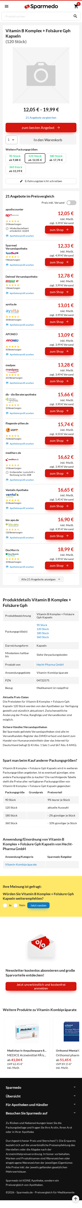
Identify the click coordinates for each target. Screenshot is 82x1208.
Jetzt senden (38, 905)
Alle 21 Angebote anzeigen (38, 579)
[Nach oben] (75, 1199)
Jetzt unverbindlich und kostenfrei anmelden (41, 986)
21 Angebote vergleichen (41, 117)
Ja (10, 905)
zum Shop (57, 230)
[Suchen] (74, 16)
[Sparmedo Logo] (42, 6)
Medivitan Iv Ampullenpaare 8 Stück (27, 1050)
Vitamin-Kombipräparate (21, 864)
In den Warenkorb (48, 140)
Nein (22, 905)
